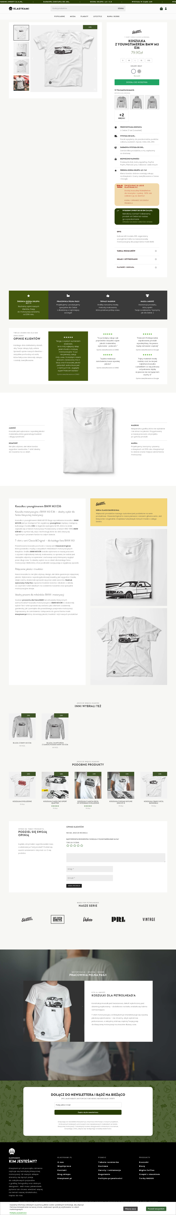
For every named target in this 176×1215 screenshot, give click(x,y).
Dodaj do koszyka (137, 82)
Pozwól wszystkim (156, 1208)
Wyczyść (137, 76)
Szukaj (121, 8)
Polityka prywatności (18, 1213)
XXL (148, 60)
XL (141, 60)
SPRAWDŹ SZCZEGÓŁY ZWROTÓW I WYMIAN (137, 222)
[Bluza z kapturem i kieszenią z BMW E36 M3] (137, 102)
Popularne (59, 17)
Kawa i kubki (113, 17)
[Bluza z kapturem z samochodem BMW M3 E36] (152, 102)
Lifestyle (97, 17)
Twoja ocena (72, 842)
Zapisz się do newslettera (88, 1112)
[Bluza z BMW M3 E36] (122, 102)
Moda (73, 17)
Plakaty (84, 17)
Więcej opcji (130, 1208)
